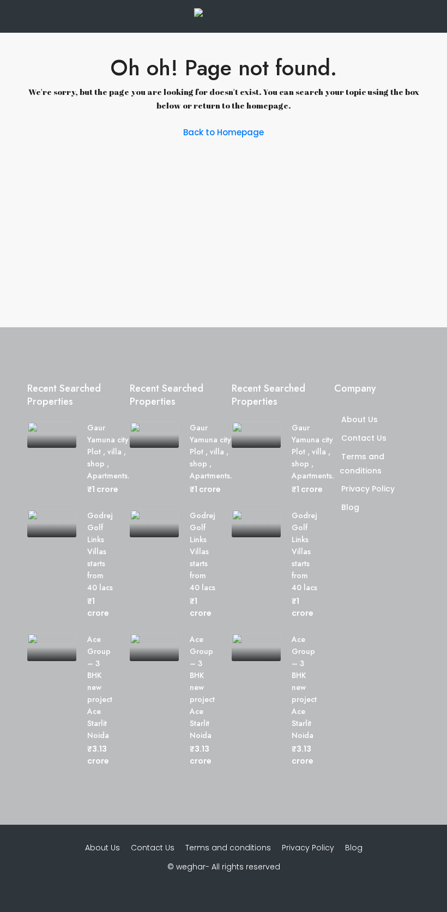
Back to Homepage (223, 132)
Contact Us (363, 438)
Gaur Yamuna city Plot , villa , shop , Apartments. (108, 451)
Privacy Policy (368, 488)
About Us (359, 419)
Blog (350, 507)
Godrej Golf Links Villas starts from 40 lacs (100, 551)
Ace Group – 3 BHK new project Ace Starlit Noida (99, 687)
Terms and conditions (228, 847)
